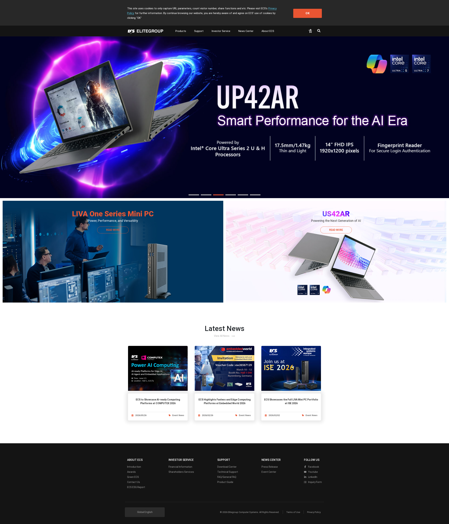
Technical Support (227, 471)
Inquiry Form (315, 482)
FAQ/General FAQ (226, 477)
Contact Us (133, 482)
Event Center (269, 471)
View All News (224, 336)
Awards (131, 471)
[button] (194, 194)
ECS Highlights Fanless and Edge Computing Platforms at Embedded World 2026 (225, 401)
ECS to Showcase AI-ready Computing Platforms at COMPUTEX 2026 (158, 401)
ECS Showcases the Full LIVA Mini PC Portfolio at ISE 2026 (291, 401)
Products (180, 31)
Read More (113, 229)
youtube (313, 471)
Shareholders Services (181, 471)
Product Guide (225, 482)
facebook (313, 466)
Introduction (134, 466)
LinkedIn (312, 477)
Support (198, 31)
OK (308, 13)
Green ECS (133, 477)
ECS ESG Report (136, 487)
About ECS (268, 31)
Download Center (227, 466)
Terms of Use (293, 512)
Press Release (270, 466)
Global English (145, 512)
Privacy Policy (314, 512)
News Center (245, 31)
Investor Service (221, 31)
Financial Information (180, 466)
